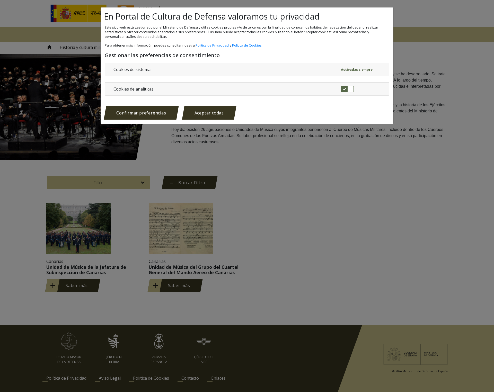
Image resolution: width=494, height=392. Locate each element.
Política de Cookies (247, 45)
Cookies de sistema (132, 69)
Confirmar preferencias (141, 113)
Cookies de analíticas (133, 89)
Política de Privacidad (213, 45)
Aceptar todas (209, 113)
